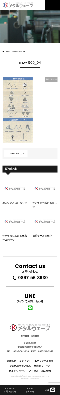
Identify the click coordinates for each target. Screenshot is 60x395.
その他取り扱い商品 (20, 365)
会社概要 (11, 360)
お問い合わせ (30, 267)
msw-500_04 (17, 153)
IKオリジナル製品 (43, 360)
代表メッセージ (17, 370)
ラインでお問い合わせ (30, 297)
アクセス (33, 370)
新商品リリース (42, 365)
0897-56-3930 (33, 277)
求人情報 (46, 370)
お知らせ (30, 390)
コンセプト (25, 360)
